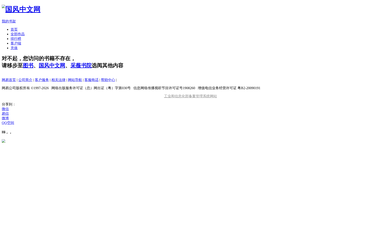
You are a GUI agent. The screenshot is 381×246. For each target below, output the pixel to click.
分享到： (9, 104)
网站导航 (75, 80)
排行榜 (16, 39)
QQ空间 (8, 123)
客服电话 (91, 80)
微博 (5, 118)
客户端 (16, 43)
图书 (28, 65)
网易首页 (9, 80)
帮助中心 (108, 80)
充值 (14, 48)
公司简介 (25, 80)
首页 (14, 29)
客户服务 (42, 80)
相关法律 (58, 80)
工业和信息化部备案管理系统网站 (190, 96)
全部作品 (18, 34)
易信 (5, 113)
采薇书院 (81, 65)
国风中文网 (52, 65)
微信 (5, 109)
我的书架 (9, 21)
